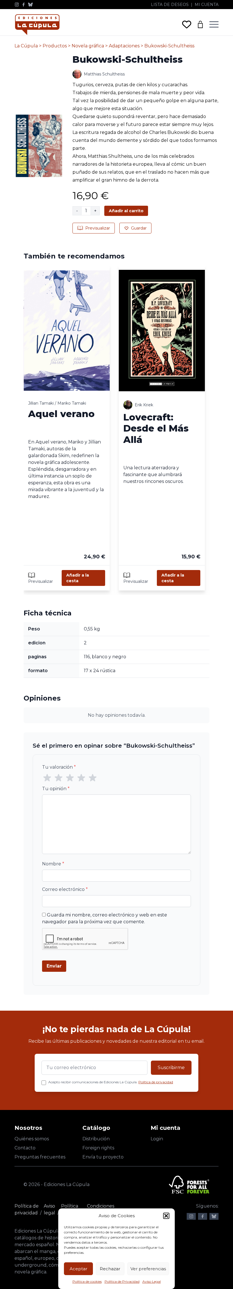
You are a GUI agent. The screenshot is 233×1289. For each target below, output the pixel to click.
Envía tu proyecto (103, 1157)
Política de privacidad (155, 1082)
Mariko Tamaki (71, 403)
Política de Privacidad (122, 1281)
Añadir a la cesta (77, 578)
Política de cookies (87, 1281)
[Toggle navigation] (214, 24)
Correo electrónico (65, 889)
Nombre (53, 864)
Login (157, 1138)
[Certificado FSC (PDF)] (189, 1185)
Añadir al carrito (126, 210)
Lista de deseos (170, 4)
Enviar (54, 966)
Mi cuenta (207, 4)
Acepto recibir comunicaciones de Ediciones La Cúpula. (110, 1082)
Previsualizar (97, 228)
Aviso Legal (151, 1281)
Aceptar (78, 1268)
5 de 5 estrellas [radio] (93, 778)
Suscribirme (171, 1067)
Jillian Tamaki (41, 403)
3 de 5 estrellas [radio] (70, 778)
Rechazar (110, 1268)
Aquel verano (61, 413)
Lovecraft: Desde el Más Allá (156, 428)
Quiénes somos (31, 1138)
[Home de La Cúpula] (37, 24)
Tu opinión (56, 788)
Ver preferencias (148, 1268)
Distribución (96, 1138)
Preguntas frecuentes (39, 1157)
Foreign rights (98, 1148)
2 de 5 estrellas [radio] (58, 778)
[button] (166, 1216)
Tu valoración (59, 767)
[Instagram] (16, 4)
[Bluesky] (30, 4)
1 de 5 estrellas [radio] (47, 778)
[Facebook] (23, 4)
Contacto (25, 1148)
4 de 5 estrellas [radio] (81, 778)
